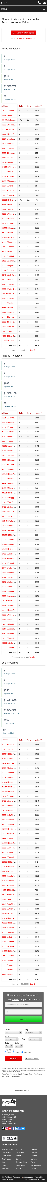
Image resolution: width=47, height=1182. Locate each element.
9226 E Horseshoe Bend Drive (14, 195)
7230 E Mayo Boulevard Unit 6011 (15, 615)
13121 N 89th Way (9, 782)
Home (8, 1052)
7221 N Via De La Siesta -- (12, 558)
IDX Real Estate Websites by (11, 1177)
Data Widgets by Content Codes (34, 1179)
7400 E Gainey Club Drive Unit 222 (15, 507)
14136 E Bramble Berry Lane (13, 544)
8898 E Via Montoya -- (10, 483)
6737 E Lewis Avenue (10, 796)
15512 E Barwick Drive (11, 446)
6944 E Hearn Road (10, 450)
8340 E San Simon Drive (11, 502)
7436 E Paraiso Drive (10, 960)
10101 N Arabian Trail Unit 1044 (14, 918)
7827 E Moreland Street (11, 577)
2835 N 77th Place (9, 885)
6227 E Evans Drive (10, 185)
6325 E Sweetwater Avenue (13, 847)
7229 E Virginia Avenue (11, 265)
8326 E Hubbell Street (10, 256)
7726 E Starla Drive (9, 441)
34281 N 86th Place (9, 600)
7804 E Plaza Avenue (10, 143)
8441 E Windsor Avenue (11, 209)
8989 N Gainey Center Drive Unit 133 (16, 763)
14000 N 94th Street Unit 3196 (14, 610)
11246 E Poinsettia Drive (11, 521)
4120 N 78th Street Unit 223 (13, 890)
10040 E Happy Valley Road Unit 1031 (17, 427)
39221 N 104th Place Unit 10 (13, 200)
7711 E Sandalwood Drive (12, 857)
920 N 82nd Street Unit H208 (13, 129)
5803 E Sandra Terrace (11, 772)
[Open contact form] (44, 2)
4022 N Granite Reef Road (12, 744)
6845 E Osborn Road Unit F (13, 941)
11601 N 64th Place (9, 492)
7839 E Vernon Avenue (11, 530)
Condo (16, 1052)
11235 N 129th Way (9, 913)
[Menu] (43, 8)
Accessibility (39, 1177)
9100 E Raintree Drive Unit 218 (14, 110)
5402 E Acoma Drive (10, 805)
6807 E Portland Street (11, 139)
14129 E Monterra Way (11, 167)
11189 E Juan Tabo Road (12, 157)
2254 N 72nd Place (9, 190)
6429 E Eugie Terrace (10, 554)
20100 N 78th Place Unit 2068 (13, 862)
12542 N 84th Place (9, 474)
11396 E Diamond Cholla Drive (14, 223)
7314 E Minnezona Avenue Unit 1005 (16, 511)
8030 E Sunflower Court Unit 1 (14, 436)
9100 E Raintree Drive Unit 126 (14, 824)
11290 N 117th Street (10, 279)
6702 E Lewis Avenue (10, 876)
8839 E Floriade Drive (10, 974)
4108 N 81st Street (9, 894)
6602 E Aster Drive (9, 289)
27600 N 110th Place (10, 829)
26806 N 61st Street (9, 969)
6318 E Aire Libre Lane (11, 899)
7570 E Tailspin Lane (10, 582)
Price (7, 1036)
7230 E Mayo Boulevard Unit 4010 (15, 214)
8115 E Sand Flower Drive (12, 331)
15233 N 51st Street (9, 237)
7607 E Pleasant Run (10, 525)
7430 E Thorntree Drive (11, 488)
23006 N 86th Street (10, 478)
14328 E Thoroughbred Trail (13, 819)
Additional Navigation (23, 1090)
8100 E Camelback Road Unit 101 (15, 261)
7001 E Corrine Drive (10, 417)
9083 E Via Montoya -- (10, 815)
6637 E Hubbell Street (10, 591)
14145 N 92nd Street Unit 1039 (14, 307)
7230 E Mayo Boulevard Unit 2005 (15, 516)
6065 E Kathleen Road (11, 965)
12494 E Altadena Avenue (12, 880)
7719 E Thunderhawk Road (13, 619)
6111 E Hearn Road (10, 204)
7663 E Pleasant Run (10, 115)
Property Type (10, 1050)
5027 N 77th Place (9, 176)
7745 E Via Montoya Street (12, 904)
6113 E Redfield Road (10, 955)
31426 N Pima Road (10, 162)
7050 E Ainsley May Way (11, 932)
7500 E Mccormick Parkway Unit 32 (16, 124)
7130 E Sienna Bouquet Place (14, 181)
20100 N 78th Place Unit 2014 (13, 535)
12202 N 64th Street (10, 422)
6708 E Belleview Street (11, 586)
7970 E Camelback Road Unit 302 (15, 647)
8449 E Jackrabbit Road (11, 246)
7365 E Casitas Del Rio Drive (13, 242)
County (7, 1029)
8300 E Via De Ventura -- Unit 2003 (15, 937)
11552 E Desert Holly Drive (12, 228)
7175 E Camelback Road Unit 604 (15, 148)
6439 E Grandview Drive (11, 801)
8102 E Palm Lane (9, 251)
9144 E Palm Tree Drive (11, 568)
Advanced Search (32, 1058)
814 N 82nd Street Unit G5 (12, 293)
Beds (7, 1043)
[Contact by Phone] (39, 2)
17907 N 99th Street (10, 218)
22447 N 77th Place (9, 340)
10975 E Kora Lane (9, 563)
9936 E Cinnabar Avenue (12, 460)
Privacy (11, 1180)
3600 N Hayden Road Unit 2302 (14, 153)
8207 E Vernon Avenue (11, 596)
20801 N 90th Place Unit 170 (13, 866)
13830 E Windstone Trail (11, 312)
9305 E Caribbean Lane (11, 539)
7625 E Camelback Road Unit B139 (16, 298)
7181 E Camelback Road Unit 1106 (16, 927)
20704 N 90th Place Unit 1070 (13, 754)
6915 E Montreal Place (11, 749)
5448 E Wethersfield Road (12, 777)
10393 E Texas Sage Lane (12, 431)
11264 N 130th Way (9, 871)
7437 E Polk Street (9, 326)
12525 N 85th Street (10, 922)
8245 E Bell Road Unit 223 (12, 275)
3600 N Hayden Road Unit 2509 (14, 322)
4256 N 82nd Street (9, 336)
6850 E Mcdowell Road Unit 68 (14, 633)
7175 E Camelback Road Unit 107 (15, 284)
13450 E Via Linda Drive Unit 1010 (15, 758)
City (26, 1029)
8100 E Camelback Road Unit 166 (15, 638)
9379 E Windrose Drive (11, 909)
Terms (4, 1180)
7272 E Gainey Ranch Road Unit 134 (16, 768)
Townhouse (27, 1052)
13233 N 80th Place (9, 791)
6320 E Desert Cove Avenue (13, 852)
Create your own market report (25, 38)
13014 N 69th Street (10, 786)
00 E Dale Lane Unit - (10, 120)
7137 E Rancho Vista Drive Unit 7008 (16, 605)
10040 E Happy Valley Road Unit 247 (16, 497)
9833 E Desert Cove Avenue (13, 838)
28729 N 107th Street (10, 171)
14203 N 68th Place (9, 951)
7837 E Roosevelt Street (11, 572)
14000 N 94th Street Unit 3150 (14, 843)
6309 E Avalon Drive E (11, 303)
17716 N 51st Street (9, 134)
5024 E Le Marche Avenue (12, 270)
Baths (17, 1043)
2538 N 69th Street (9, 833)
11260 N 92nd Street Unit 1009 (14, 232)
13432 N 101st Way (9, 549)
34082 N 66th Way (9, 810)
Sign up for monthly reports (23, 33)
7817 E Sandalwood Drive (12, 629)
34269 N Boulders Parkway (12, 624)
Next (32, 350)
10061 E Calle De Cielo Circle (14, 643)
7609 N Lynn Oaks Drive (11, 317)
